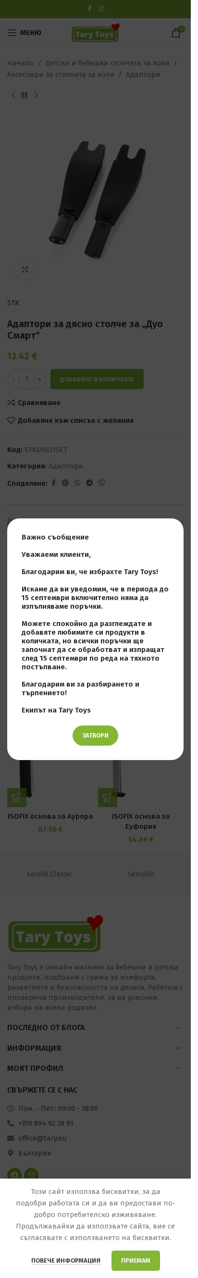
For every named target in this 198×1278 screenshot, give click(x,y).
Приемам (135, 1260)
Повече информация (66, 1260)
